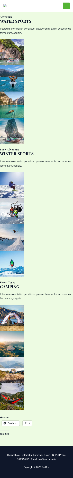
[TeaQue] (11, 6)
